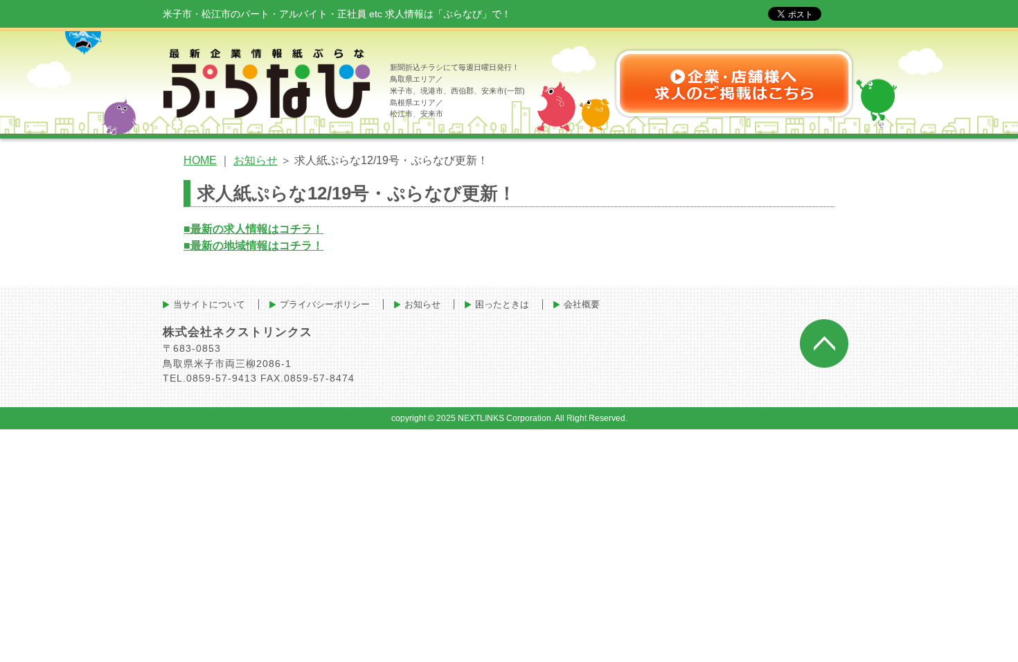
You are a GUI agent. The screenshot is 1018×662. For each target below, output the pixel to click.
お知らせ (255, 160)
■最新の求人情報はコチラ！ (253, 229)
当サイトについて (209, 304)
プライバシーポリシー (325, 304)
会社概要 (582, 304)
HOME (200, 160)
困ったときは (502, 304)
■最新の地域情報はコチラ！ (253, 245)
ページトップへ (824, 343)
